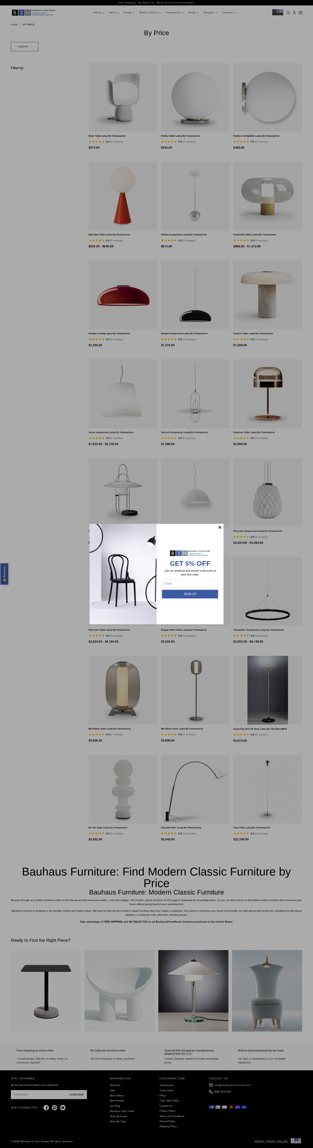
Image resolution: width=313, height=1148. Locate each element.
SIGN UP (190, 594)
